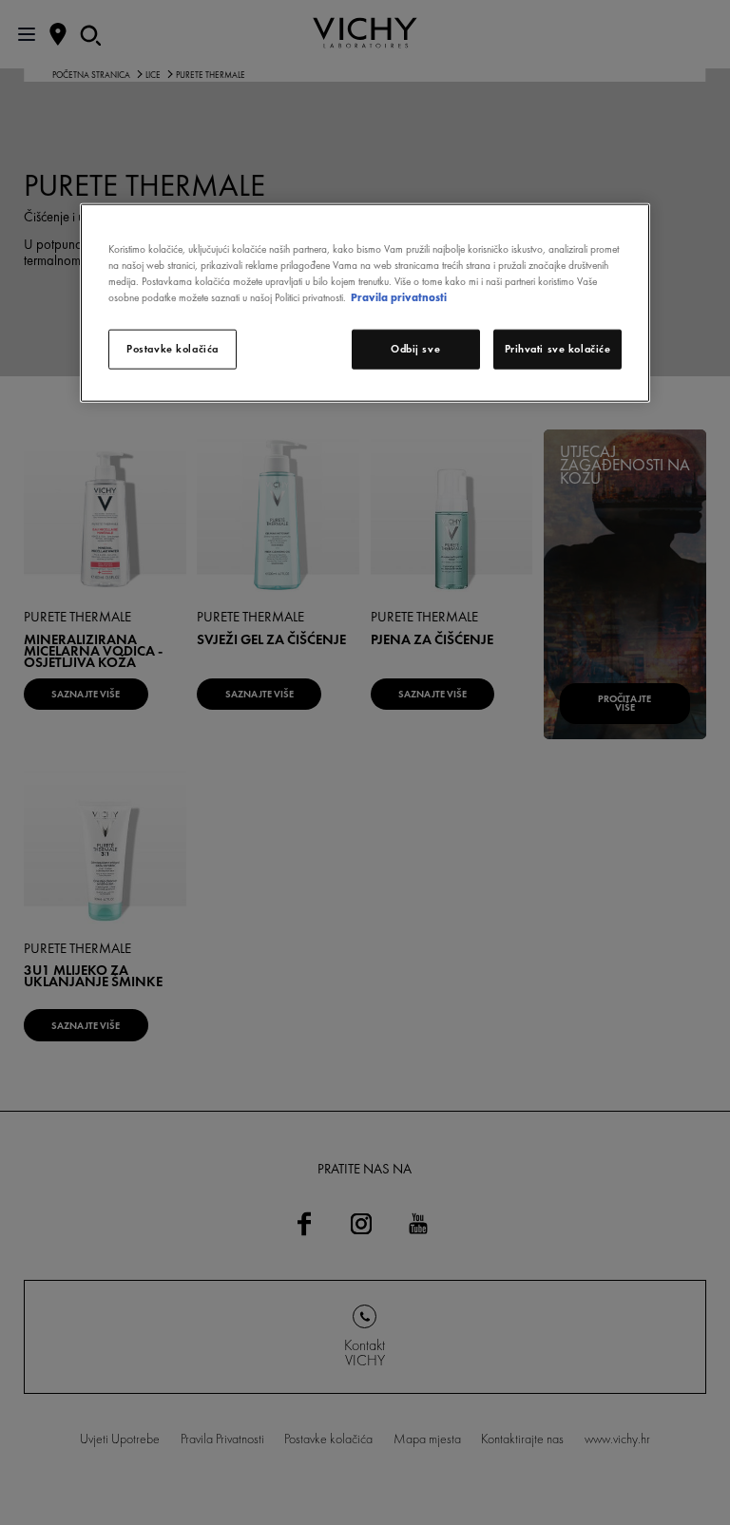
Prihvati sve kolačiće (558, 348)
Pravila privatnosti (399, 297)
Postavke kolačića (172, 348)
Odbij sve (415, 348)
